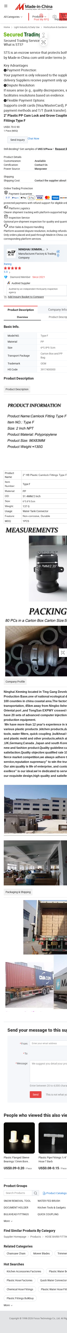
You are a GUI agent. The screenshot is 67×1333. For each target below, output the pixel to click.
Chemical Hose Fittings (20, 1289)
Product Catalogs (56, 1193)
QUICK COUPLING (48, 1214)
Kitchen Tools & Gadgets (52, 1207)
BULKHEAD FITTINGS (16, 1214)
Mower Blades (41, 1253)
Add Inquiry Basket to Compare (26, 297)
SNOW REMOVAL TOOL (17, 1201)
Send (36, 1094)
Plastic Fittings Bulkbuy (20, 1298)
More (7, 1305)
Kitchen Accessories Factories (24, 1271)
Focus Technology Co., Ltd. (47, 1318)
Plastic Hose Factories (19, 1280)
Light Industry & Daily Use (26, 27)
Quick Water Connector (53, 1280)
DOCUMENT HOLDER (16, 1207)
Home (7, 27)
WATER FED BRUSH (49, 1201)
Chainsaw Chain (16, 1253)
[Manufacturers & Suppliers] (33, 6)
